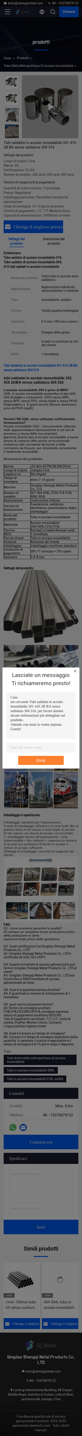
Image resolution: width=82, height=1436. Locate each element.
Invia (40, 760)
